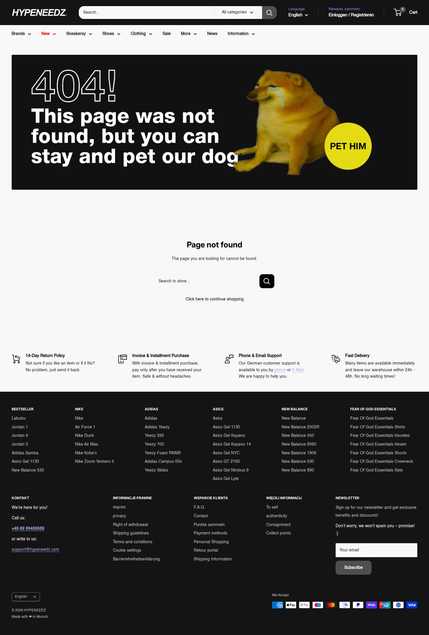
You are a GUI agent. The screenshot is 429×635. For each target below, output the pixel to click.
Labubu (19, 418)
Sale (167, 34)
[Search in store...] (266, 281)
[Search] (269, 12)
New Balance (294, 418)
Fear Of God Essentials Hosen (378, 444)
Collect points (278, 533)
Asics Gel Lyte (226, 479)
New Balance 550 (298, 436)
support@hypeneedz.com (35, 550)
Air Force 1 (85, 427)
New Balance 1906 (299, 453)
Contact (201, 516)
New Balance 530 (28, 470)
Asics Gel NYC (226, 453)
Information (238, 34)
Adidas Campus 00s (163, 462)
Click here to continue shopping (215, 299)
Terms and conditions (132, 542)
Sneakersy (76, 34)
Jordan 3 (20, 444)
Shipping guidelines (131, 533)
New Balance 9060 (299, 444)
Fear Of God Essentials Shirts (377, 427)
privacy (119, 516)
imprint (119, 507)
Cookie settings (127, 550)
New (45, 34)
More (186, 34)
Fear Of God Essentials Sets (376, 470)
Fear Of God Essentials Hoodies (380, 436)
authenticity (276, 516)
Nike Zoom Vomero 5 (94, 462)
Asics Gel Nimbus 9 (231, 470)
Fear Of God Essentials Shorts (378, 453)
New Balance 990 (298, 470)
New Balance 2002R (300, 427)
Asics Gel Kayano (229, 436)
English (21, 597)
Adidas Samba (25, 453)
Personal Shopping (211, 542)
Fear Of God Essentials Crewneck (381, 462)
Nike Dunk (84, 436)
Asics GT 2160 (226, 462)
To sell (272, 507)
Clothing (138, 34)
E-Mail (298, 370)
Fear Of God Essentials (371, 418)
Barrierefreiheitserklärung (136, 559)
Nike (79, 418)
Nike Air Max (86, 444)
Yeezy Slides (156, 470)
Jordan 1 (20, 427)
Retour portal (206, 550)
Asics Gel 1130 (25, 462)
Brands (18, 34)
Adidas (151, 418)
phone (280, 370)
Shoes (108, 34)
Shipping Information (213, 559)
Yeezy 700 (154, 444)
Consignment (278, 525)
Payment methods (210, 533)
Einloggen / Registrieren (351, 15)
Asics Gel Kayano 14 (232, 444)
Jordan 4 (20, 436)
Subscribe (353, 568)
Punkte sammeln (209, 525)
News (212, 34)
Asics (217, 418)
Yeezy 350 (154, 436)
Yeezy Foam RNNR (163, 453)
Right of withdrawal (130, 525)
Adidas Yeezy (157, 427)
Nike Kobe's (86, 453)
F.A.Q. (199, 507)
